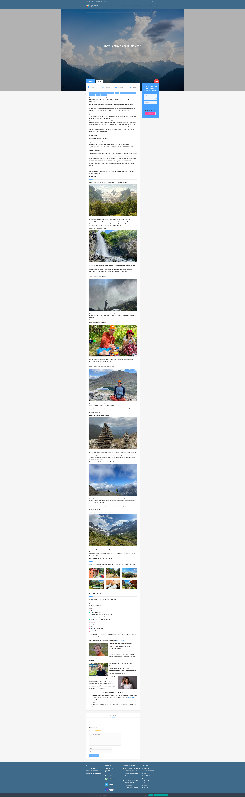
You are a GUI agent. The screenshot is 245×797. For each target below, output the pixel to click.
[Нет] (243, 795)
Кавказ (122, 92)
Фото (99, 81)
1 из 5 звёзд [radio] (95, 730)
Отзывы (148, 784)
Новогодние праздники (152, 771)
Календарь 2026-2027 (135, 6)
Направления (124, 6)
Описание (90, 81)
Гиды (117, 6)
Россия (98, 94)
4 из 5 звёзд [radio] (100, 730)
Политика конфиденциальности (161, 795)
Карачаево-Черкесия (130, 92)
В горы (117, 92)
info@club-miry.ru (111, 770)
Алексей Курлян (93, 92)
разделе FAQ (131, 697)
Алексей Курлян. (120, 640)
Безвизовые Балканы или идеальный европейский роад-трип (131, 773)
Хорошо (150, 795)
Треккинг (104, 94)
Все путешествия (150, 770)
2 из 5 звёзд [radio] (97, 730)
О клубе (147, 780)
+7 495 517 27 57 (111, 768)
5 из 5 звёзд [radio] (102, 730)
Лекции (150, 6)
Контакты (156, 6)
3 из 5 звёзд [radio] (99, 730)
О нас (144, 6)
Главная (88, 10)
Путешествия (110, 6)
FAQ (146, 782)
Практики (92, 94)
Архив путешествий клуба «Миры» (106, 92)
